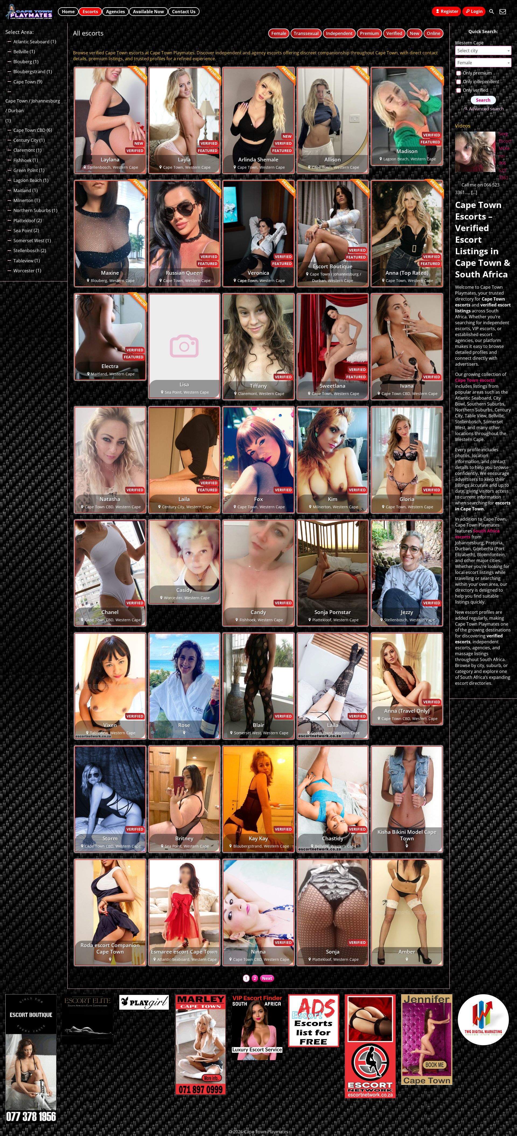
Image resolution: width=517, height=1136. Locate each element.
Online (433, 33)
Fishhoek (22, 160)
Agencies (115, 12)
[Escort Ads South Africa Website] (313, 1046)
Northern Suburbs (32, 210)
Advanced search (486, 109)
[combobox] (483, 50)
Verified (394, 33)
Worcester (24, 271)
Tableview (23, 261)
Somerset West (28, 241)
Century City (25, 140)
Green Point (25, 170)
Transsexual (306, 33)
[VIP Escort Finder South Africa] (257, 1058)
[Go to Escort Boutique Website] (31, 1122)
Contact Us (183, 12)
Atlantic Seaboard (31, 42)
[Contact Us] (503, 11)
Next (267, 978)
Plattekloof (24, 221)
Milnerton (23, 200)
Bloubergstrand (29, 72)
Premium (369, 33)
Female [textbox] (464, 63)
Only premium (477, 73)
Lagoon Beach (27, 180)
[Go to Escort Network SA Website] (370, 1097)
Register (449, 11)
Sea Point (23, 231)
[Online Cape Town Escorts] (426, 1083)
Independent (339, 33)
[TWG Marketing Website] (483, 1044)
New (414, 33)
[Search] (492, 11)
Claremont (24, 150)
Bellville (21, 52)
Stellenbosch (26, 250)
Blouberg (22, 62)
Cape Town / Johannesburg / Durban (32, 106)
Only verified (475, 90)
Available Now (148, 12)
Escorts (90, 12)
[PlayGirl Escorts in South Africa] (144, 1009)
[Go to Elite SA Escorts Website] (200, 1093)
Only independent (480, 81)
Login (477, 11)
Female (278, 33)
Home (68, 12)
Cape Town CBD (29, 130)
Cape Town (24, 82)
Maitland (22, 190)
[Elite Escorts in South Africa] (87, 1043)
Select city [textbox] (467, 51)
